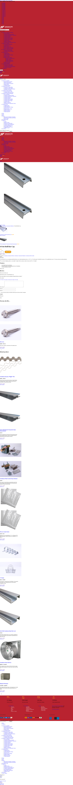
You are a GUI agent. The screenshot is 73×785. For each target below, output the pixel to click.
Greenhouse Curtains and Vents (7, 49)
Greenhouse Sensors (7, 85)
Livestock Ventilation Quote (8, 125)
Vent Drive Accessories (7, 67)
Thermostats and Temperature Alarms (10, 42)
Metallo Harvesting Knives (10, 58)
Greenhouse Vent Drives (6, 63)
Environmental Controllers (8, 44)
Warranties (42, 706)
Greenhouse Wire (6, 40)
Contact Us (12, 707)
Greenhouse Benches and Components (10, 35)
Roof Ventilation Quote (7, 150)
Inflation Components (7, 41)
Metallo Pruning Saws (9, 60)
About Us (12, 706)
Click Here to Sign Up (55, 709)
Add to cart (8, 251)
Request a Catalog (14, 711)
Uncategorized (4, 68)
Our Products (26, 705)
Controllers (27, 706)
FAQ (11, 710)
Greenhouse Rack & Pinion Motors (9, 66)
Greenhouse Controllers (5, 43)
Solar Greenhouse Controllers (8, 47)
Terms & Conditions (44, 708)
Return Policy (43, 707)
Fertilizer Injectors (7, 106)
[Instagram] (55, 718)
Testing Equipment (7, 111)
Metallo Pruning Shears (9, 61)
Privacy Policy (43, 709)
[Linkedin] (58, 718)
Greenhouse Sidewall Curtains (9, 51)
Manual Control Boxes (7, 46)
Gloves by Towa (6, 55)
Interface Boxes (6, 84)
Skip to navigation (3, 0)
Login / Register (4, 773)
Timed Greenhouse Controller (8, 48)
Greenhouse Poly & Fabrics (8, 38)
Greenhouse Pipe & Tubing (8, 37)
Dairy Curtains (6, 118)
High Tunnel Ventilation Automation (9, 141)
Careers (12, 709)
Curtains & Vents (28, 708)
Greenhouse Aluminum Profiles (9, 34)
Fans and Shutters (7, 33)
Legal (40, 705)
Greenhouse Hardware (7, 97)
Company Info (11, 705)
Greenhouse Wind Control (8, 39)
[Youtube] (53, 718)
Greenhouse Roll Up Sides (8, 50)
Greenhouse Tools (5, 52)
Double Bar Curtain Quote (8, 123)
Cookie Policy (43, 710)
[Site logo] (6, 28)
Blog (11, 708)
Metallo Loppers (8, 59)
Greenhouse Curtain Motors (8, 65)
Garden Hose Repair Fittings (8, 54)
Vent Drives (28, 707)
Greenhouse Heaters (7, 742)
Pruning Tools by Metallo (8, 57)
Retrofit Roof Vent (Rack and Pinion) (10, 117)
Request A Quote (6, 122)
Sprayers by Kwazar (7, 110)
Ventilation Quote (6, 127)
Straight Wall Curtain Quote (8, 126)
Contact (5, 121)
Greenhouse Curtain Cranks (8, 64)
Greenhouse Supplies (29, 711)
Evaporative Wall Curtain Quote (9, 124)
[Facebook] (50, 718)
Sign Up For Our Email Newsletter (57, 705)
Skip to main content (9, 0)
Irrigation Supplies (7, 56)
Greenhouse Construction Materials (7, 32)
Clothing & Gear (6, 53)
